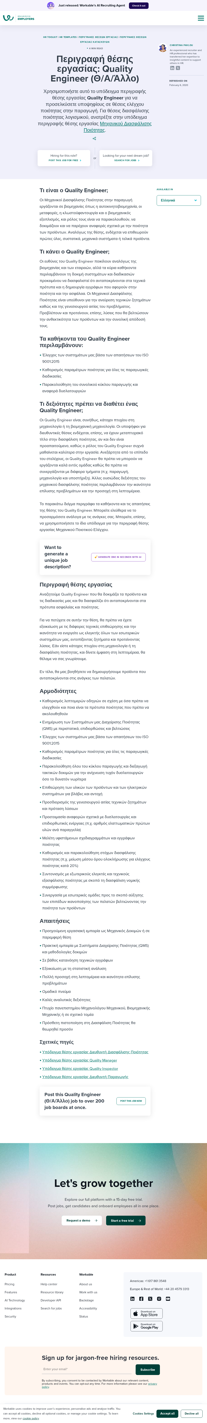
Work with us (88, 1292)
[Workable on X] (159, 1300)
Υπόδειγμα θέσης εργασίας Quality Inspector (80, 1068)
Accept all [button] (167, 1414)
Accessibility (88, 1308)
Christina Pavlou (181, 45)
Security (10, 1317)
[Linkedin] (172, 68)
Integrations (13, 1308)
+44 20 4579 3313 (176, 1289)
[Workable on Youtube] (150, 1300)
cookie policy (31, 1418)
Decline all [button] (192, 1413)
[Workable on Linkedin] (132, 1300)
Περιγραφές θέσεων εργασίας (98, 37)
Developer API (51, 1300)
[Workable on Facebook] (141, 1300)
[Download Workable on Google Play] (146, 1326)
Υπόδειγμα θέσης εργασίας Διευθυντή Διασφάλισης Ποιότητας (95, 1052)
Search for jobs (51, 1308)
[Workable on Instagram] (168, 1300)
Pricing (9, 1284)
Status (83, 1317)
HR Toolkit (50, 37)
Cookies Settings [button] (143, 1413)
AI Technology (15, 1300)
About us (85, 1284)
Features (11, 1292)
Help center (49, 1284)
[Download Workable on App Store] (146, 1313)
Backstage (86, 1300)
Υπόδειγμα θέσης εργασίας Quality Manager (79, 1060)
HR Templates (68, 37)
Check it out (138, 5)
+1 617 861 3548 (155, 1281)
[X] (177, 68)
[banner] (95, 557)
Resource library (52, 1292)
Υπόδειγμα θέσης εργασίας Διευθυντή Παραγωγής (85, 1077)
